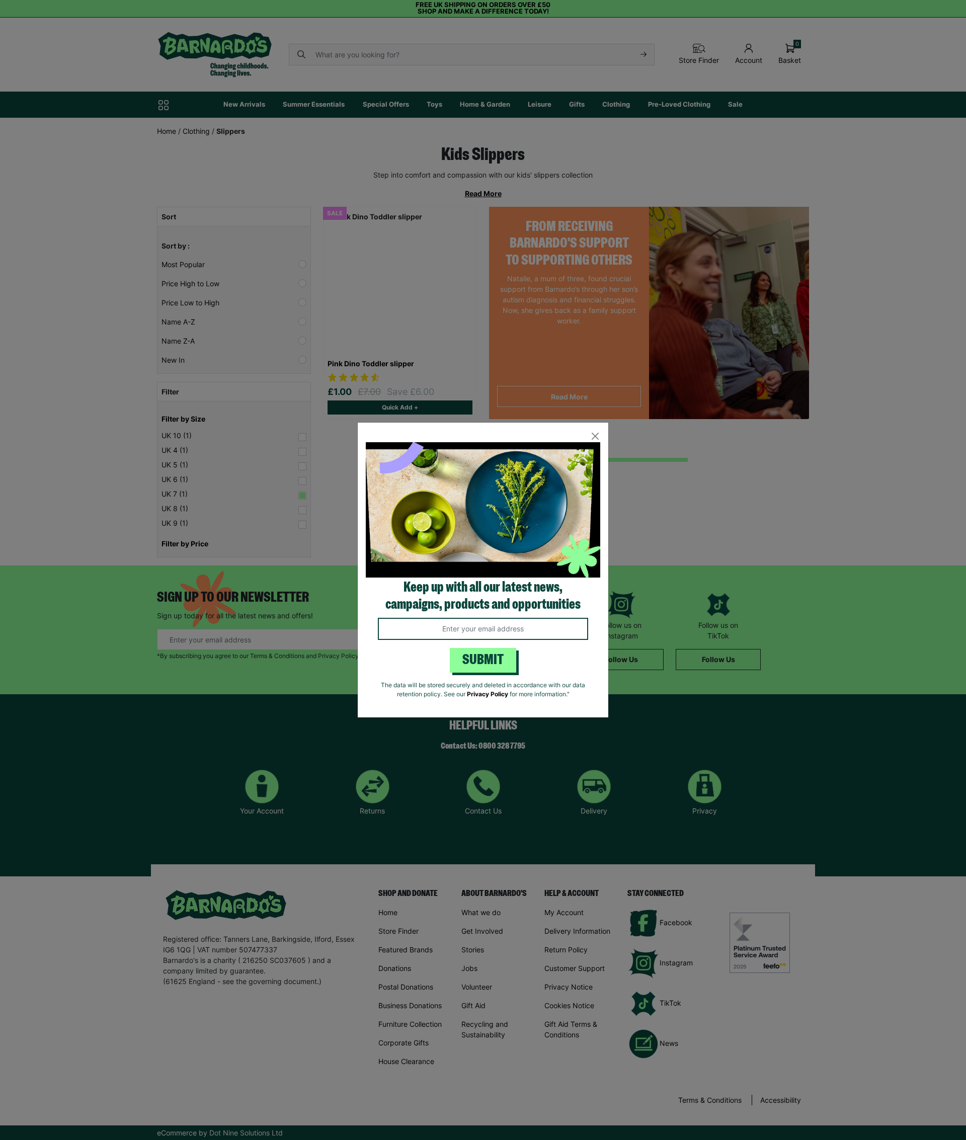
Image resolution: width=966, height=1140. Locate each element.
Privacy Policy (487, 694)
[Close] (595, 436)
